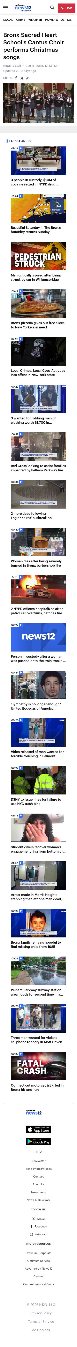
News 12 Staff (12, 65)
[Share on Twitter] (21, 78)
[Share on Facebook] (16, 78)
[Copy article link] (27, 78)
